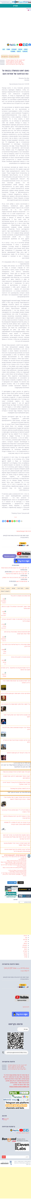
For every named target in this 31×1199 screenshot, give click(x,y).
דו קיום (19, 51)
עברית (5, 1120)
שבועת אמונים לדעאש (21, 581)
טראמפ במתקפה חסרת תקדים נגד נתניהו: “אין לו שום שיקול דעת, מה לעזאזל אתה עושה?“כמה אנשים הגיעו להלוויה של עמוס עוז (16, 837)
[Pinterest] (8, 521)
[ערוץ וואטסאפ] (17, 45)
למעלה (15, 517)
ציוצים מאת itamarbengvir (24, 531)
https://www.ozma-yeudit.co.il (19, 1086)
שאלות (25, 955)
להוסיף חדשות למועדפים (23, 1133)
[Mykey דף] (8, 45)
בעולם (25, 49)
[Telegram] (19, 521)
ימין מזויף (25, 51)
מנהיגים (25, 939)
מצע (26, 937)
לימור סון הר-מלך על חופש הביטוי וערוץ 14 (16, 573)
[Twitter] (5, 521)
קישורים (25, 951)
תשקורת (13, 51)
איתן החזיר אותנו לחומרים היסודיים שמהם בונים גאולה (16, 772)
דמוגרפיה (14, 49)
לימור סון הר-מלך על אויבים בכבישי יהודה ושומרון (14, 577)
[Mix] (12, 521)
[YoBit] (24, 897)
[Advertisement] (15, 27)
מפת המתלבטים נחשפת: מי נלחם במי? (20, 596)
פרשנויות (5, 56)
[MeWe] (10, 521)
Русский (6, 1119)
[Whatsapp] (15, 521)
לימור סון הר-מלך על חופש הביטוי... (14, 63)
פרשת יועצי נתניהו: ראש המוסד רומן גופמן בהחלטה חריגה (15, 693)
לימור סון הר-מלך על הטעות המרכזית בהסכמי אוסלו (14, 568)
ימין (4, 49)
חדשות (25, 943)
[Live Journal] (21, 521)
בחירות (20, 49)
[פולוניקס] (11, 897)
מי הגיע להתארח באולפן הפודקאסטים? (20, 788)
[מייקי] (11, 1131)
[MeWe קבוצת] (13, 45)
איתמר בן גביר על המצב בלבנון (19, 572)
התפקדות (24, 947)
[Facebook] (3, 521)
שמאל (8, 49)
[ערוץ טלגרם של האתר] (27, 45)
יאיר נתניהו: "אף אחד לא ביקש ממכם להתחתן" (18, 753)
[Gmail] (17, 521)
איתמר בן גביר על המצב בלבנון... (14, 61)
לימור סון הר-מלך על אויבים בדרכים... (15, 64)
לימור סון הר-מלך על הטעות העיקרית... (15, 60)
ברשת (25, 949)
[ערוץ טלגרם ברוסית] (24, 45)
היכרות (25, 935)
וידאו (26, 941)
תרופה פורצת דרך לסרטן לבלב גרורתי (20, 657)
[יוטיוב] (20, 45)
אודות (25, 957)
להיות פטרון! (26, 1007)
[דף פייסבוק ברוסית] (30, 45)
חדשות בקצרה (14, 56)
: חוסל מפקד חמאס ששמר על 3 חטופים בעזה (15, 704)
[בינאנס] (24, 891)
